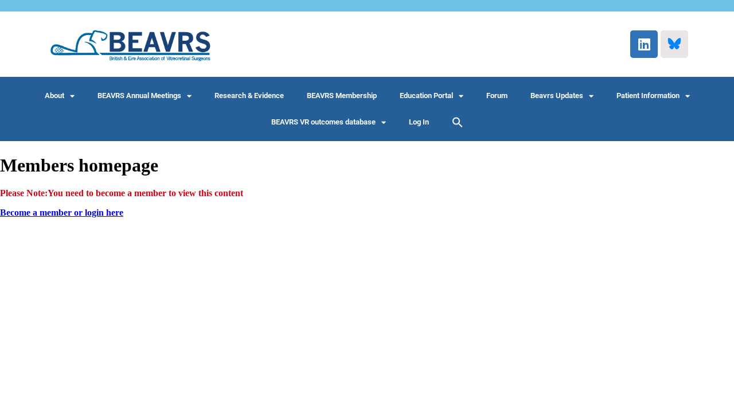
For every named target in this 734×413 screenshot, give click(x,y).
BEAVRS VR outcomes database (323, 122)
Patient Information (648, 95)
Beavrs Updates (556, 95)
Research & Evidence (249, 95)
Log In (419, 122)
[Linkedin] (644, 44)
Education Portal (426, 95)
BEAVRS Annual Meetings (139, 95)
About (54, 95)
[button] (457, 122)
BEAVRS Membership (342, 95)
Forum (496, 95)
